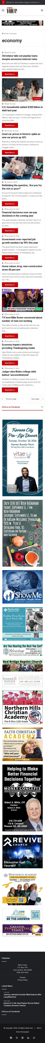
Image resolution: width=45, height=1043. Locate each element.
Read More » (10, 74)
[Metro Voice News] (11, 10)
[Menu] (3, 11)
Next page (35, 399)
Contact (22, 977)
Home (5, 33)
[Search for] (42, 11)
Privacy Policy (23, 980)
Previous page (11, 399)
